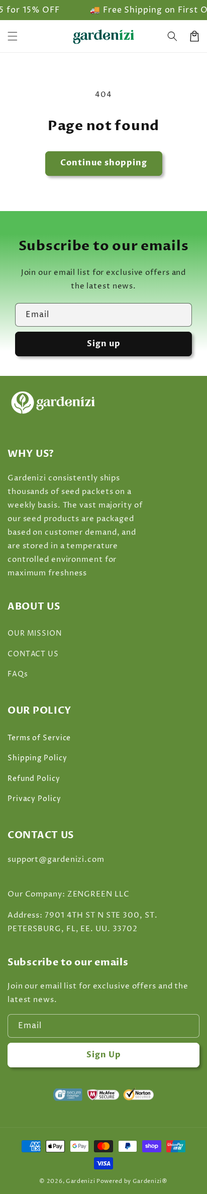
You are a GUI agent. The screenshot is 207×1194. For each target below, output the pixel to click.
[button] (172, 36)
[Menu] (13, 36)
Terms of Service (39, 738)
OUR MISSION (35, 633)
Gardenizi (80, 1181)
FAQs (18, 674)
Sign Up (103, 1054)
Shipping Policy (37, 758)
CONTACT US (33, 654)
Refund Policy (34, 778)
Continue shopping (103, 162)
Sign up (104, 343)
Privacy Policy (34, 799)
